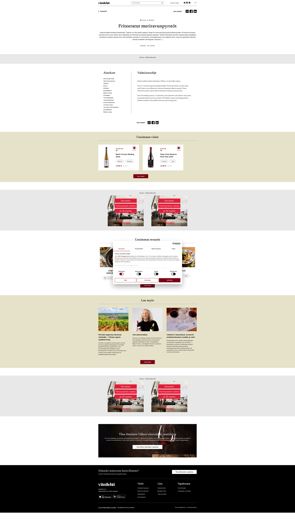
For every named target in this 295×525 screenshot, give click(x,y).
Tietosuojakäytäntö (180, 507)
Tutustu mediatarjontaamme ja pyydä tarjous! (112, 474)
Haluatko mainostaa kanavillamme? (118, 471)
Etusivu (144, 20)
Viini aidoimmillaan (140, 335)
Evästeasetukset (192, 507)
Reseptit (103, 11)
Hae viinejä (140, 176)
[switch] (139, 274)
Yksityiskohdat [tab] (139, 248)
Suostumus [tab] (121, 248)
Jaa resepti (177, 11)
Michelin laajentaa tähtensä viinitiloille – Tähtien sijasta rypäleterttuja (109, 337)
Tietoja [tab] (173, 248)
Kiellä (125, 280)
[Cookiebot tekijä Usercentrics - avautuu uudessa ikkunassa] (173, 244)
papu (186, 276)
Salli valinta (147, 280)
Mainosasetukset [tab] (156, 248)
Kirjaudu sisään (174, 3)
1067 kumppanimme (123, 256)
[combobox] (147, 2)
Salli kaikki (169, 280)
